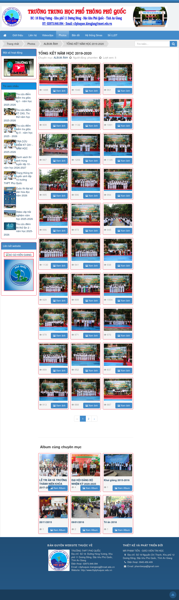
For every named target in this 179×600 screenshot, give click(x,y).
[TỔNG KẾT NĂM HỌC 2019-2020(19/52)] (53, 285)
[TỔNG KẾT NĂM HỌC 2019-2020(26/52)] (85, 355)
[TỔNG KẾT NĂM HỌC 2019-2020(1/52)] (53, 75)
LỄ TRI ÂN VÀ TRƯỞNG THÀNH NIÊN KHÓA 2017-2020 (53, 483)
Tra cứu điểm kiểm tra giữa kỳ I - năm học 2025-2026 (18, 99)
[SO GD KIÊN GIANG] (18, 254)
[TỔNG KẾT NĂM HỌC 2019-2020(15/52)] (118, 215)
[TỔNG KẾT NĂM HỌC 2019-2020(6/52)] (118, 110)
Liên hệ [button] (32, 35)
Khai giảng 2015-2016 (117, 480)
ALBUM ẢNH (61, 57)
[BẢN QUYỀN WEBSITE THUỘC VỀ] (59, 560)
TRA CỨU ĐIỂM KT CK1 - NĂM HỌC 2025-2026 (18, 147)
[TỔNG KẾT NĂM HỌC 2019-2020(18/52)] (118, 250)
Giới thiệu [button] (18, 35)
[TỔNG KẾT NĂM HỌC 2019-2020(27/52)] (118, 355)
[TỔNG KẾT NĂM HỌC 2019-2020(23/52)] (85, 320)
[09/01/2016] (85, 507)
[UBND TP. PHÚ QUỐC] (18, 274)
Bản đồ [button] (76, 35)
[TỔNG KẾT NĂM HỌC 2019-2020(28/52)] (53, 390)
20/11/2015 (45, 522)
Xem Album (59, 488)
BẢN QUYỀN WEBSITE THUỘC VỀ (69, 545)
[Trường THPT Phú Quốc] (84, 16)
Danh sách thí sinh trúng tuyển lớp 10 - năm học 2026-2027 (17, 162)
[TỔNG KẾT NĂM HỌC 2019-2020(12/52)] (118, 180)
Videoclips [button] (47, 35)
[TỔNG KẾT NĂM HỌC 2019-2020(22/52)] (53, 320)
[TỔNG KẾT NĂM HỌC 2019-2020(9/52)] (118, 145)
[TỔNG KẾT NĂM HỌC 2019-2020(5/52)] (85, 110)
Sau (42, 173)
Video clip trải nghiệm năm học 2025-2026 (24, 215)
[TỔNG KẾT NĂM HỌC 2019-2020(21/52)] (118, 285)
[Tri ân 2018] (118, 507)
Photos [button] (62, 35)
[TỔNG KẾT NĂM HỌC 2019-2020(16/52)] (53, 250)
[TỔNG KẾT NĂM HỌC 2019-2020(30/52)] (118, 390)
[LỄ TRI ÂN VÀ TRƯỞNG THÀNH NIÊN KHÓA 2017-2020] (53, 465)
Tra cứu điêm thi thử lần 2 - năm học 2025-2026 (18, 229)
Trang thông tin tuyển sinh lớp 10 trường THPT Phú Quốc (18, 178)
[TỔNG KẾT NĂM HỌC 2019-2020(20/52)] (85, 285)
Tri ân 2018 (110, 522)
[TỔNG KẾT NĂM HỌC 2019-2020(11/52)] (85, 180)
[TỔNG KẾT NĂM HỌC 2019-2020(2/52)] (85, 75)
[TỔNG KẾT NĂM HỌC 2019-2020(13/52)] (53, 215)
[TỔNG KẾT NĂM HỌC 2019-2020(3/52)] (118, 75)
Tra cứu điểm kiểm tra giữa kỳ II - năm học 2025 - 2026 (18, 131)
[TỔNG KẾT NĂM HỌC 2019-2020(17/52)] (85, 250)
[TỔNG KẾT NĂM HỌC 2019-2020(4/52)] (53, 110)
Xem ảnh (60, 90)
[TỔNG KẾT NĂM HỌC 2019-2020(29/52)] (85, 390)
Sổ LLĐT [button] (112, 35)
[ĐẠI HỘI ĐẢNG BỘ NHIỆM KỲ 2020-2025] (85, 465)
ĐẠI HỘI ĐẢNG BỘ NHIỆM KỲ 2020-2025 (83, 481)
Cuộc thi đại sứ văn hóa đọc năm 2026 (24, 192)
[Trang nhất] (5, 35)
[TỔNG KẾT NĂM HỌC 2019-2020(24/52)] (118, 320)
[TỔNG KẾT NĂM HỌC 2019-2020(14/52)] (85, 215)
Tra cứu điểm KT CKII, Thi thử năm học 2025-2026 (17, 115)
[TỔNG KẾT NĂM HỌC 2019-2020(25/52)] (53, 355)
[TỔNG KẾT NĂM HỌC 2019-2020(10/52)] (53, 180)
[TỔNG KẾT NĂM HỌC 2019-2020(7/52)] (53, 145)
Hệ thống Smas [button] (93, 35)
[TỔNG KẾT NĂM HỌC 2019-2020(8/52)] (85, 145)
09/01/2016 (77, 522)
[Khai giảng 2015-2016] (118, 465)
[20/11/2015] (53, 507)
